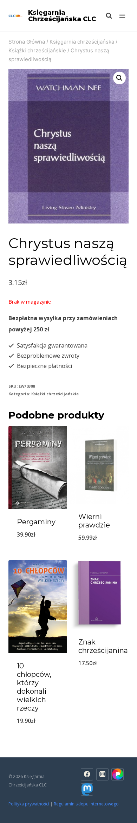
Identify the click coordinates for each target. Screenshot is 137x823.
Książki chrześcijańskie (55, 393)
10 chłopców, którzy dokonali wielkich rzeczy (34, 687)
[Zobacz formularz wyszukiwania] (105, 16)
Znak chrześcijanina (103, 646)
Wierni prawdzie (94, 520)
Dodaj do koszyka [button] (37, 553)
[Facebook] (87, 774)
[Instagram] (102, 774)
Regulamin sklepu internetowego (87, 804)
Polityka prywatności (28, 804)
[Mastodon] (87, 789)
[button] (119, 78)
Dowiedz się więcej (99, 556)
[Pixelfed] (117, 774)
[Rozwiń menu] (122, 15)
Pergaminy (36, 522)
